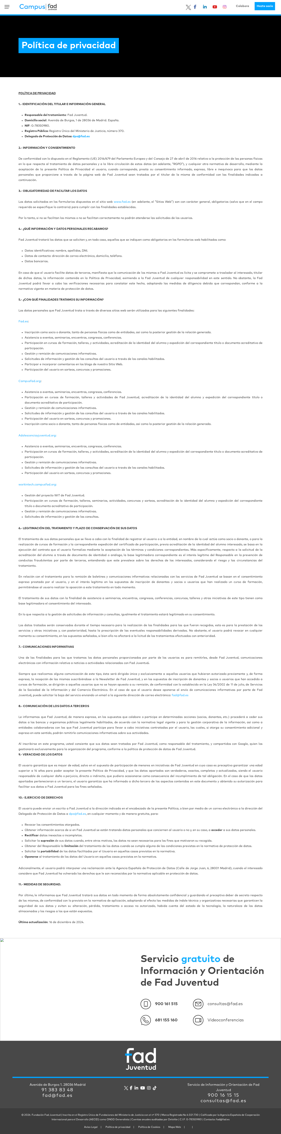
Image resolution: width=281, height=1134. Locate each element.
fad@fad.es (180, 695)
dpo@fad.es (77, 813)
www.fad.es (122, 201)
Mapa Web (174, 1127)
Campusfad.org (30, 381)
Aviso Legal (91, 1127)
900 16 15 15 (223, 1095)
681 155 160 (166, 1020)
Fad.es (23, 321)
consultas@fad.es (225, 1004)
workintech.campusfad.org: (38, 484)
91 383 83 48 (57, 1090)
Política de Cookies (149, 1127)
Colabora (242, 6)
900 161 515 (166, 1004)
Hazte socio (265, 6)
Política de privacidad (118, 1127)
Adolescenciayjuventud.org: (38, 435)
